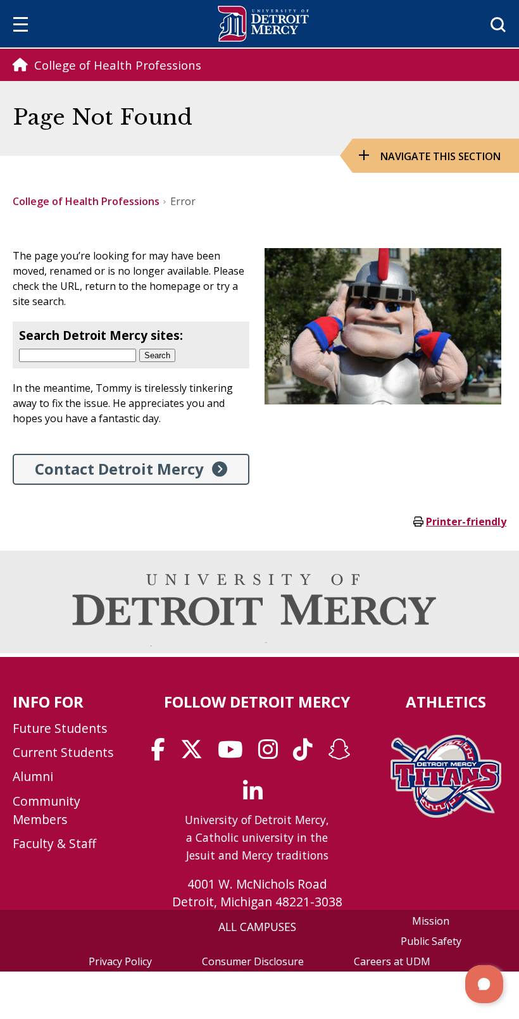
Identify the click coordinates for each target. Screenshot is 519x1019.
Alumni (33, 776)
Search (157, 355)
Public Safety (431, 941)
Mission (430, 921)
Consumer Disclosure (253, 961)
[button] (484, 984)
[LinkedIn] (257, 796)
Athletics (446, 701)
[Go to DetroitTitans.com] (446, 814)
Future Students (60, 728)
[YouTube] (234, 754)
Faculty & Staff (54, 843)
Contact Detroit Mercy (119, 468)
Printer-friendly (466, 521)
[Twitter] (195, 754)
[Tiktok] (307, 754)
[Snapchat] (343, 754)
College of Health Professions (86, 201)
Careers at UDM (392, 961)
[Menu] (20, 26)
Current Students (63, 752)
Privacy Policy (120, 961)
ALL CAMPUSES (257, 926)
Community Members (46, 810)
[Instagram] (272, 754)
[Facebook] (162, 754)
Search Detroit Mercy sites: (101, 335)
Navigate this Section (440, 156)
